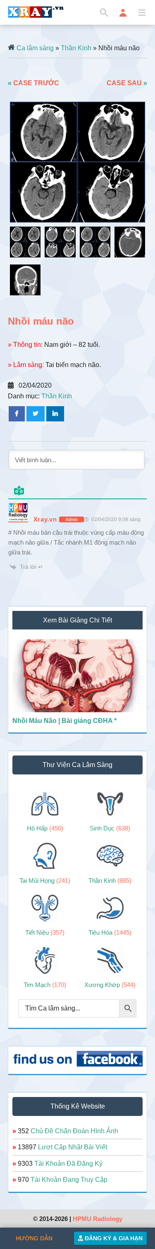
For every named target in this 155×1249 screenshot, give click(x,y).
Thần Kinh (76, 47)
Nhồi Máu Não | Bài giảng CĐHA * (64, 720)
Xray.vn (36, 12)
